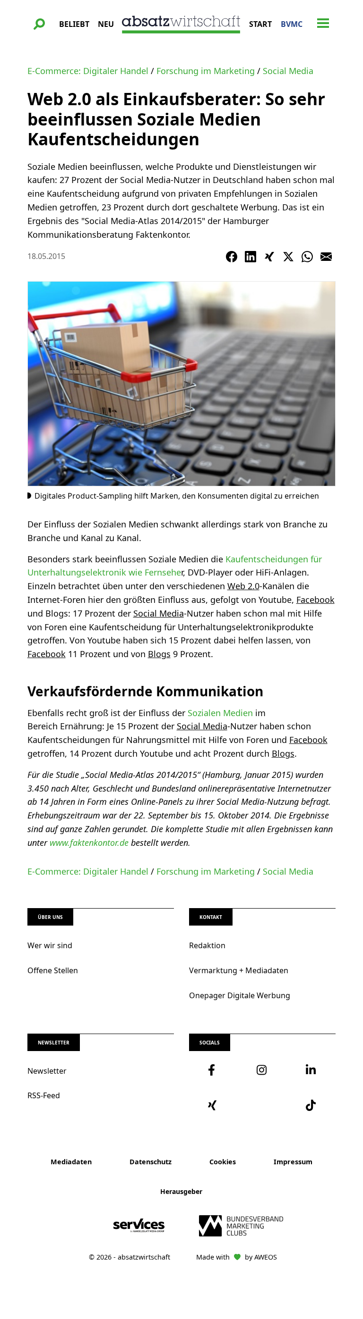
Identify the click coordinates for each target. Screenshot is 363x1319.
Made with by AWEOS (236, 1256)
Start (260, 24)
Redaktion (207, 945)
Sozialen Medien (220, 712)
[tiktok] (311, 1105)
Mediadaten (71, 1161)
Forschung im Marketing (205, 70)
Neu (106, 24)
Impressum (293, 1161)
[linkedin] (311, 1070)
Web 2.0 (243, 586)
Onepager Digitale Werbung (239, 995)
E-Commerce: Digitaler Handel (87, 70)
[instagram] (262, 1070)
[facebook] (213, 1070)
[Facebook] (231, 256)
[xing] (213, 1105)
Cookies (222, 1161)
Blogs (159, 654)
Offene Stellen (52, 970)
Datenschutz (151, 1161)
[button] (39, 24)
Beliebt (74, 24)
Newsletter (47, 1071)
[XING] (269, 256)
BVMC (291, 24)
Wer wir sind (49, 945)
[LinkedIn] (250, 256)
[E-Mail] (326, 256)
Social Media (288, 70)
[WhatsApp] (307, 256)
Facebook (315, 599)
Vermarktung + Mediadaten (238, 970)
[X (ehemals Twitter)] (288, 256)
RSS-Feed (43, 1095)
